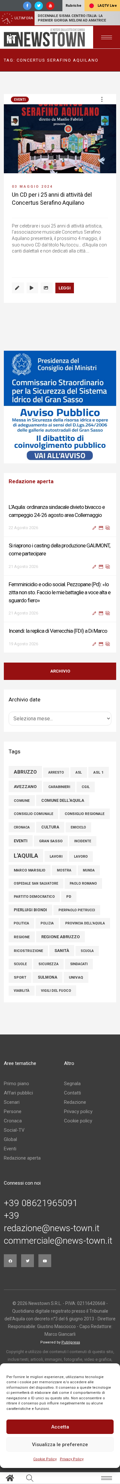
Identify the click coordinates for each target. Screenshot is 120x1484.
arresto (56, 772)
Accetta (60, 1427)
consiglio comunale (33, 814)
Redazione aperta (22, 1158)
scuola (87, 951)
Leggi (65, 288)
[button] (101, 99)
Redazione (75, 1102)
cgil (86, 787)
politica (21, 923)
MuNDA (89, 870)
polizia (47, 923)
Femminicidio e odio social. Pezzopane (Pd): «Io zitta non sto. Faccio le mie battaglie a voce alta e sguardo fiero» (59, 592)
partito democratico (34, 897)
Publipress (70, 1342)
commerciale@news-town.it (58, 1241)
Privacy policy (78, 1111)
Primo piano (16, 1083)
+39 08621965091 (41, 1203)
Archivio (60, 671)
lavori (56, 856)
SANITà (61, 950)
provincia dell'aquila (85, 923)
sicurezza (48, 964)
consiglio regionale (85, 814)
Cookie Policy (45, 1459)
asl (79, 772)
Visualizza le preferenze (60, 1444)
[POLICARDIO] (63, 407)
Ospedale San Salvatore (36, 883)
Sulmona (47, 977)
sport (20, 977)
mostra (64, 870)
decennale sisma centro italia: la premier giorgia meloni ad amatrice (72, 18)
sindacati (79, 964)
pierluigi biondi (30, 910)
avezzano (25, 786)
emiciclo (78, 827)
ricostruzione (28, 951)
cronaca (22, 827)
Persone (12, 1111)
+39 (11, 1216)
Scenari (12, 1102)
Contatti (72, 1093)
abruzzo (25, 772)
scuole (20, 964)
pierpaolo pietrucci (77, 910)
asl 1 (98, 772)
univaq (76, 977)
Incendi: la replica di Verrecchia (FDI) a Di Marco (58, 631)
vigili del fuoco (56, 991)
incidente (82, 841)
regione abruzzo (60, 936)
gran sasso (51, 841)
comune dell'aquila (62, 800)
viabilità (21, 990)
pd (68, 897)
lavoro (81, 856)
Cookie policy (78, 1121)
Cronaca (13, 1121)
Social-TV (14, 1130)
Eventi (20, 99)
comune (22, 800)
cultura (50, 827)
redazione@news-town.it (52, 1228)
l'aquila (26, 855)
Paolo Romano (83, 883)
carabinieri (59, 787)
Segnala (72, 1083)
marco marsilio (29, 870)
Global (10, 1139)
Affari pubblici (18, 1093)
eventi (21, 840)
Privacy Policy (72, 1459)
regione (22, 937)
